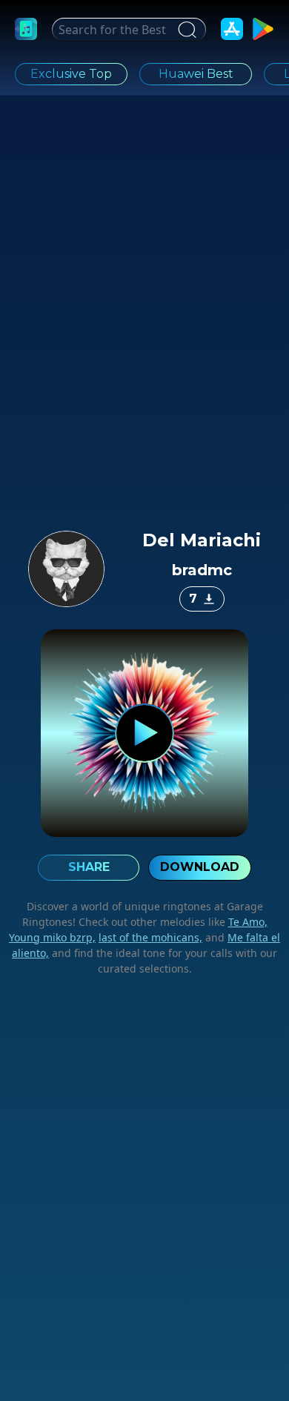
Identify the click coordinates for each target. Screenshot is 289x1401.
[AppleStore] (232, 29)
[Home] (26, 29)
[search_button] (185, 30)
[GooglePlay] (263, 29)
